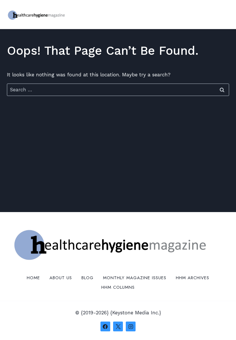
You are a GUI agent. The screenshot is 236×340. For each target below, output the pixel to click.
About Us (61, 278)
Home (33, 278)
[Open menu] (223, 14)
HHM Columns (118, 287)
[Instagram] (131, 326)
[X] (118, 326)
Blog (87, 278)
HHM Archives (192, 278)
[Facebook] (105, 326)
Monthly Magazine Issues (134, 278)
